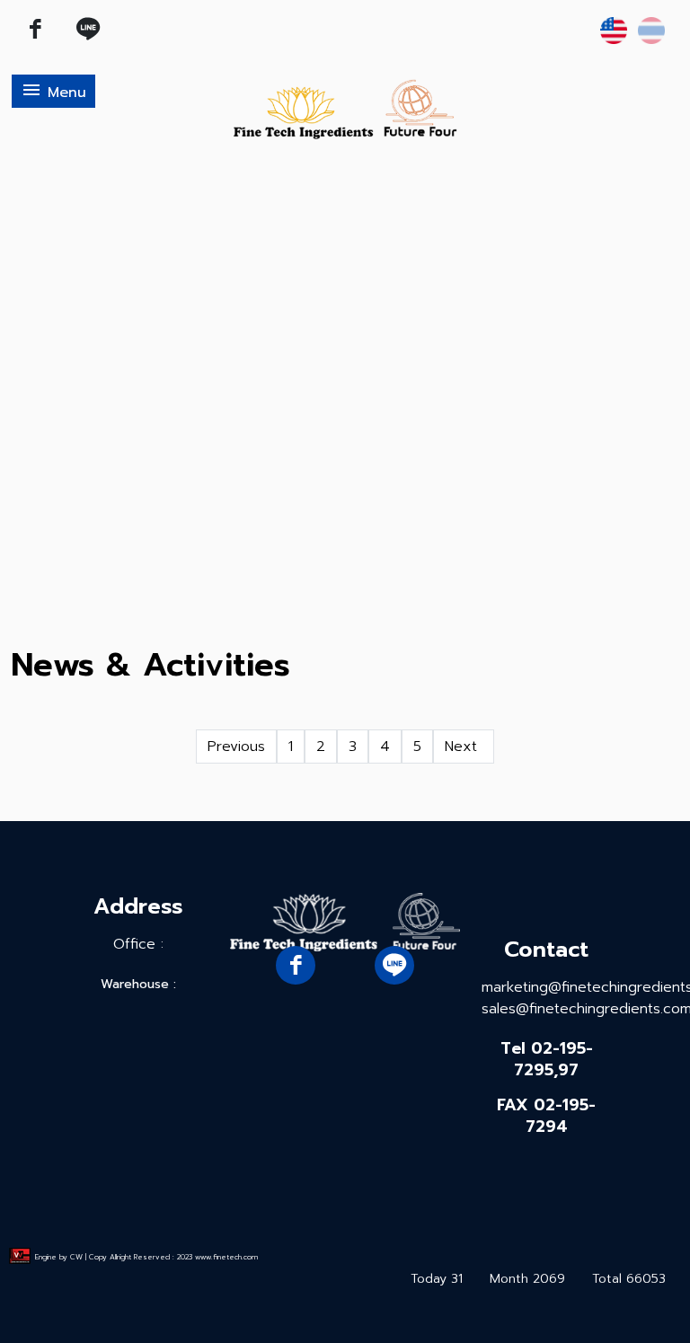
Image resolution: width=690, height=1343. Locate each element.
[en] (613, 30)
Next (463, 746)
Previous (236, 746)
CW (76, 1256)
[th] (651, 30)
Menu (53, 91)
